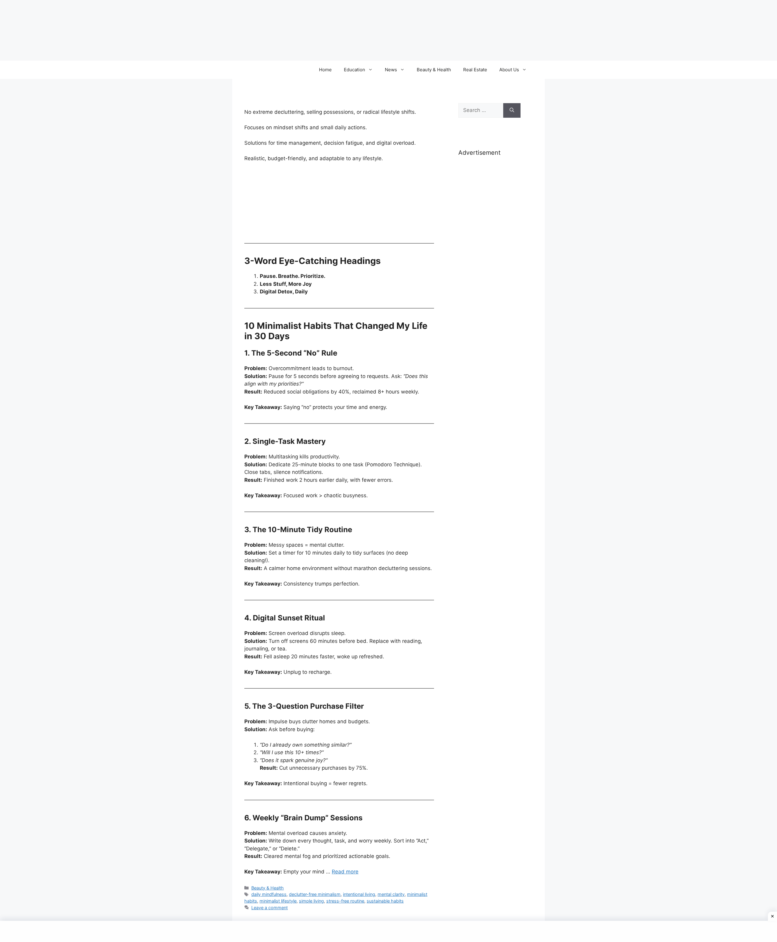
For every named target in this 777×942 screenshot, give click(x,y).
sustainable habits (385, 900)
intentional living (359, 894)
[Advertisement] (489, 257)
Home (325, 70)
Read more (345, 872)
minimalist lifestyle (278, 900)
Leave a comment (269, 907)
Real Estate (475, 70)
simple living (311, 900)
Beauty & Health (434, 70)
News (391, 70)
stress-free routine (345, 900)
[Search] (512, 110)
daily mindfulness (269, 894)
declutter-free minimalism (315, 894)
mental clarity (391, 894)
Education (354, 70)
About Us (509, 70)
